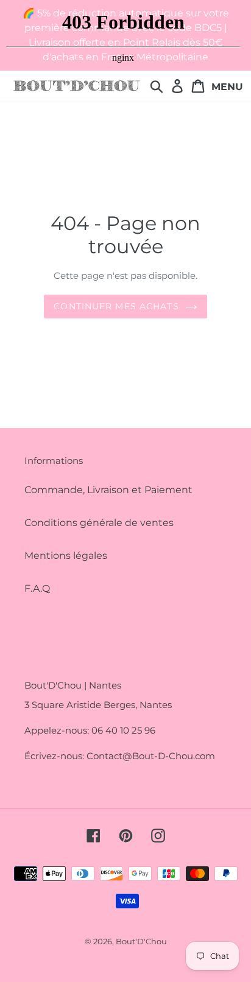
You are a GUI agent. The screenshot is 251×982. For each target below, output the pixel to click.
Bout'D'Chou (141, 941)
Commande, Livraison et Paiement (108, 490)
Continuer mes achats (116, 306)
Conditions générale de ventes (99, 522)
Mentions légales (65, 555)
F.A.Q (37, 588)
